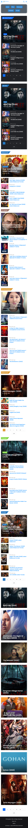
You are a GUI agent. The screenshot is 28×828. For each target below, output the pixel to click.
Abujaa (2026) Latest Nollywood (15, 540)
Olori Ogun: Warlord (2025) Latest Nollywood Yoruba (17, 181)
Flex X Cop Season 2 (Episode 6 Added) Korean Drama (18, 317)
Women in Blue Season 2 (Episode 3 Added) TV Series (17, 267)
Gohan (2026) (9, 770)
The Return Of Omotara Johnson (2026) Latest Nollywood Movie (16, 569)
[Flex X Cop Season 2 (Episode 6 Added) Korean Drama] (4, 320)
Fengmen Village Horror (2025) (17, 58)
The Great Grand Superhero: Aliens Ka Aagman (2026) (17, 425)
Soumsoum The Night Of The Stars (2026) (17, 46)
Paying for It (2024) (15, 186)
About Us (14, 821)
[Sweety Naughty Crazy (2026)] (4, 406)
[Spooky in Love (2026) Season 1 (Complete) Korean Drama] (14, 303)
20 (20, 75)
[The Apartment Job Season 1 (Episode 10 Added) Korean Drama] (4, 342)
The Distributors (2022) (16, 361)
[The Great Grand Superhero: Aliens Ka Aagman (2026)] (4, 424)
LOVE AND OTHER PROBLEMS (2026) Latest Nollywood (17, 193)
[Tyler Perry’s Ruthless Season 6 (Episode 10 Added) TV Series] (4, 259)
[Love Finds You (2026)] (6, 64)
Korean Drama (6, 289)
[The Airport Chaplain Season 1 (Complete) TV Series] (14, 224)
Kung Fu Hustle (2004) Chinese (18, 479)
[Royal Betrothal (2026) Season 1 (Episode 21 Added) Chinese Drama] (4, 493)
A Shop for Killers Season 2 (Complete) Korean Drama (17, 328)
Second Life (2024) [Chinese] (18, 473)
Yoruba (17, 10)
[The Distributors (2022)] (4, 364)
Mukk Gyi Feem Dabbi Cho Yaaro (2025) (17, 401)
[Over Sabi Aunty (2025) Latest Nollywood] (14, 166)
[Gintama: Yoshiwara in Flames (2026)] (6, 70)
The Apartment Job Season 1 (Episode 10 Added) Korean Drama (17, 341)
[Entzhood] (6, 1)
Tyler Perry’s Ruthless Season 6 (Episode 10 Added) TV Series (18, 257)
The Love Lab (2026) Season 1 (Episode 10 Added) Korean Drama (18, 352)
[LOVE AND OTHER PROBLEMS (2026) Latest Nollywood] (4, 192)
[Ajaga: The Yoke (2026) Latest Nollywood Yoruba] (4, 559)
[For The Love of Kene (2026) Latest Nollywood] (4, 204)
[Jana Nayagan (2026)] (14, 386)
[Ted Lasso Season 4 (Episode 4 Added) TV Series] (4, 281)
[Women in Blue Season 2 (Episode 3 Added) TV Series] (4, 270)
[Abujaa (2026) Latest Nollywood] (4, 540)
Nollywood (19, 7)
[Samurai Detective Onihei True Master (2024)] (4, 504)
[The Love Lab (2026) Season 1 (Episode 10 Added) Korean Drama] (4, 353)
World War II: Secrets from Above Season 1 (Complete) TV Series (18, 239)
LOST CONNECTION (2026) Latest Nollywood (17, 199)
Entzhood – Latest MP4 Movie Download (14, 825)
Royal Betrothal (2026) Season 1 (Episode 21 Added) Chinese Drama (18, 492)
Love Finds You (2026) (17, 64)
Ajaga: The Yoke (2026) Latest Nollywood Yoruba (18, 557)
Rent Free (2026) (10, 605)
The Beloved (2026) (16, 52)
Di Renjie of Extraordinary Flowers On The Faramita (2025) (17, 467)
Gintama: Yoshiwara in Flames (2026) (17, 70)
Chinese (4, 438)
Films (13, 7)
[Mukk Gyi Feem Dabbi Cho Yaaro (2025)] (4, 400)
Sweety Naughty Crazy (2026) (18, 406)
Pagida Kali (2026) (15, 412)
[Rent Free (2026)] (14, 31)
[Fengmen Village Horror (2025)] (6, 58)
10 (16, 75)
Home (7, 7)
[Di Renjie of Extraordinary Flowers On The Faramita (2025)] (4, 466)
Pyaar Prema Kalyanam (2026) (16, 419)
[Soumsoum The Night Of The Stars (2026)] (6, 45)
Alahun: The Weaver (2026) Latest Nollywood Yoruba (17, 547)
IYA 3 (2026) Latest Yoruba (17, 575)
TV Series (11, 10)
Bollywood (5, 372)
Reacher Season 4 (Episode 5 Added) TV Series (18, 245)
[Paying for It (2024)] (4, 186)
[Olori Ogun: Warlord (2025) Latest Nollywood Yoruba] (4, 180)
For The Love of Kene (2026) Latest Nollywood (17, 205)
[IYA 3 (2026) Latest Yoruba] (4, 574)
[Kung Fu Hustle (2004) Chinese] (4, 482)
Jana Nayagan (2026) (12, 802)
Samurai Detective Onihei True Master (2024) (18, 502)
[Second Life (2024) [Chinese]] (4, 473)
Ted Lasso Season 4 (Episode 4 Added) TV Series (18, 279)
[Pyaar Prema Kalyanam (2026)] (4, 418)
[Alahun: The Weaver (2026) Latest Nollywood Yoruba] (4, 548)
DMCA (14, 823)
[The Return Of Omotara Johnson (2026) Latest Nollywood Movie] (4, 567)
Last (14, 78)
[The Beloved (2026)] (6, 52)
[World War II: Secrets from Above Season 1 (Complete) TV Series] (4, 238)
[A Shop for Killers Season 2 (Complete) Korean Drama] (4, 331)
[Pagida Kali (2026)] (4, 412)
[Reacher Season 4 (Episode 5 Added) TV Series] (4, 248)
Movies (5, 86)
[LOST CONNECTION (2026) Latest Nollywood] (4, 198)
